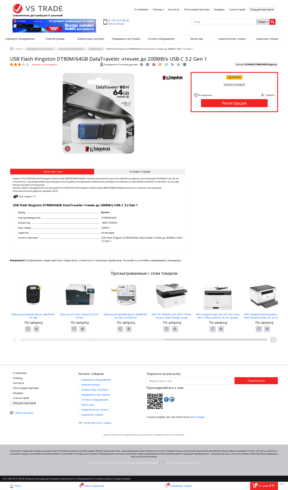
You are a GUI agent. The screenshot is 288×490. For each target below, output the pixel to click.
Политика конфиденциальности (183, 462)
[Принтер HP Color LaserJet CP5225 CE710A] (79, 296)
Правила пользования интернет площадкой (134, 462)
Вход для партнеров (262, 9)
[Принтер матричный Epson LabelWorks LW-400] (33, 296)
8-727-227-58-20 (118, 20)
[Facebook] (166, 399)
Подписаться (256, 381)
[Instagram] (172, 399)
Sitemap (106, 462)
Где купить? (234, 77)
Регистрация (234, 103)
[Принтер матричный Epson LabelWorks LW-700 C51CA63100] (125, 296)
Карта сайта (94, 462)
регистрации (197, 417)
